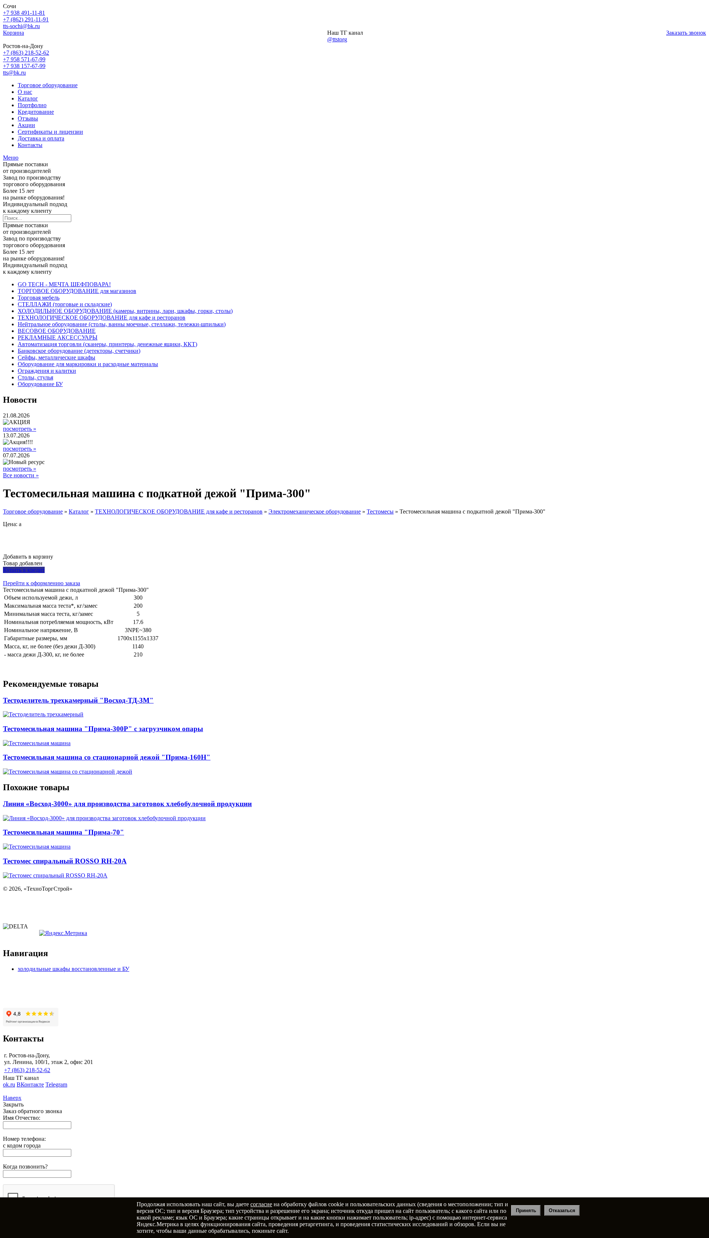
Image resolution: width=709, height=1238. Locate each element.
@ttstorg (337, 39)
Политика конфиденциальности (43, 901)
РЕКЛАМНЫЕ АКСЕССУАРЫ (57, 337)
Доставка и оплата (41, 138)
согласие (261, 1204)
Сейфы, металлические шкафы (56, 357)
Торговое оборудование (48, 85)
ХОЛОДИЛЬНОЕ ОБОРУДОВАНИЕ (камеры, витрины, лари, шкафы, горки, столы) (125, 311)
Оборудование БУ (40, 384)
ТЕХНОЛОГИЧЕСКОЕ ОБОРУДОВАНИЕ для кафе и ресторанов (101, 317)
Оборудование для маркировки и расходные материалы (88, 364)
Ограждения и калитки (47, 371)
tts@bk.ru (14, 72)
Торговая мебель (38, 297)
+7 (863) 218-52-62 (26, 53)
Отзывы (28, 118)
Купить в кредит (24, 570)
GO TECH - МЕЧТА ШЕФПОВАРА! (64, 284)
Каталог (28, 98)
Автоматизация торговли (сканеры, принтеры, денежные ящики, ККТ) (107, 344)
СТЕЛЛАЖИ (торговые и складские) (65, 304)
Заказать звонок (686, 33)
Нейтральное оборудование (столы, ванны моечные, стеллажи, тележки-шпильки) (122, 324)
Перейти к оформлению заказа (41, 583)
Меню (10, 157)
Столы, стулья (35, 377)
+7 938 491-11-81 (24, 13)
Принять (526, 1210)
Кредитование (36, 112)
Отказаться (562, 1210)
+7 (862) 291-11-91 (26, 19)
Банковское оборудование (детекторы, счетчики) (79, 351)
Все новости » (21, 475)
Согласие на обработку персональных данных (61, 914)
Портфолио (32, 105)
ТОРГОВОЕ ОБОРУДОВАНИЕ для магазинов (77, 291)
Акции (26, 125)
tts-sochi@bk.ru (21, 26)
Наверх (12, 1098)
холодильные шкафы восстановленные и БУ (73, 969)
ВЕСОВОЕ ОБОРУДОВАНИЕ (57, 331)
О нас (25, 92)
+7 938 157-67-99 (24, 66)
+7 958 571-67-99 (24, 59)
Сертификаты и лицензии (50, 132)
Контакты (30, 145)
